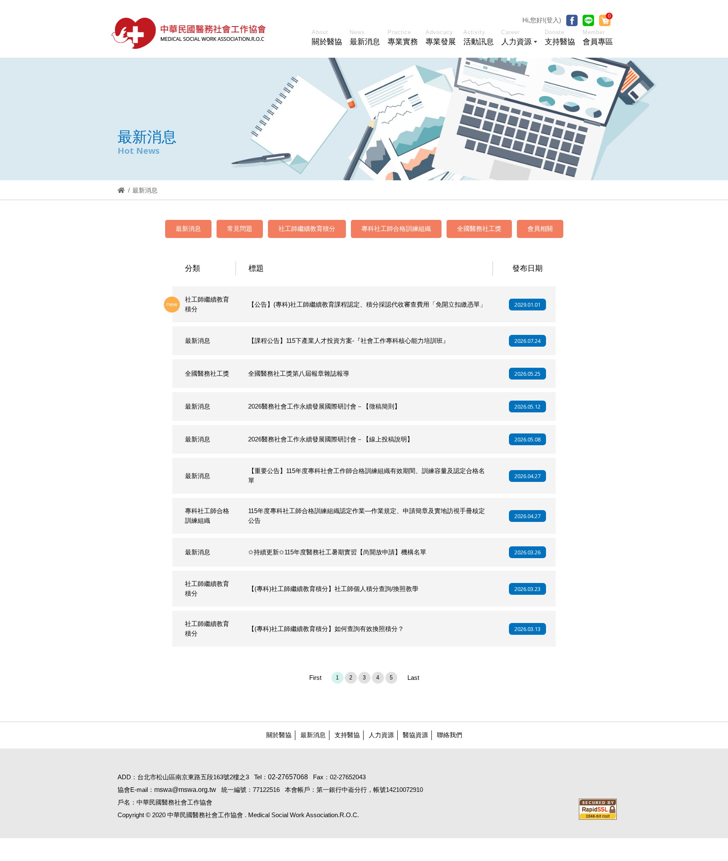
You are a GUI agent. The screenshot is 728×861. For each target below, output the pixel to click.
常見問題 (239, 228)
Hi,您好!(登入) (541, 20)
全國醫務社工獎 (479, 228)
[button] (519, 39)
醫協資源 (415, 734)
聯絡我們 (449, 734)
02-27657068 (288, 777)
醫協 (189, 33)
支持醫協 (347, 734)
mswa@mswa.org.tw (185, 789)
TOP (682, 678)
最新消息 (188, 228)
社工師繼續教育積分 (306, 228)
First (315, 677)
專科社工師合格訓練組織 (396, 228)
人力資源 (381, 734)
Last (413, 677)
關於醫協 (279, 734)
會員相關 (540, 228)
